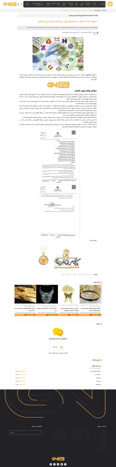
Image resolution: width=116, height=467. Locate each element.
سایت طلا (88, 431)
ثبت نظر (55, 347)
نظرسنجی (103, 438)
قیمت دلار (87, 438)
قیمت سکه (87, 436)
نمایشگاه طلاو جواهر (88, 4)
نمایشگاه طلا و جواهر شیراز (60, 431)
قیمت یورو (103, 446)
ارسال (12, 433)
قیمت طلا (87, 433)
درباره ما (103, 431)
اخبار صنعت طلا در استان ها (99, 436)
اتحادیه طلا (103, 448)
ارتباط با (104, 433)
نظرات (61, 347)
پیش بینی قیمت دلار (77, 436)
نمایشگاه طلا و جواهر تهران (76, 438)
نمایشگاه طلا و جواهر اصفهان (59, 438)
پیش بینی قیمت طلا (78, 431)
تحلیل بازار (94, 4)
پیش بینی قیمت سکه (77, 433)
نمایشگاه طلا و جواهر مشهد (60, 436)
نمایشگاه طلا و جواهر (100, 451)
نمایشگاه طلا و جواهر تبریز (60, 433)
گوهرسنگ (103, 443)
